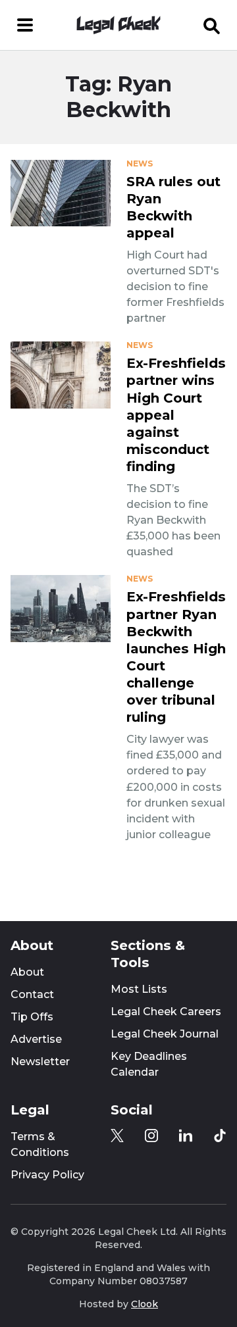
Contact (32, 994)
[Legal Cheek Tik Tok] (219, 1135)
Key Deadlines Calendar (149, 1064)
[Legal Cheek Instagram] (151, 1135)
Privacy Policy (47, 1174)
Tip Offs (32, 1017)
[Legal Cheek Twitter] (117, 1135)
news (139, 164)
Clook (144, 1304)
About (27, 972)
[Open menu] (25, 25)
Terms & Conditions (40, 1144)
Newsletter (40, 1061)
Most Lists (139, 989)
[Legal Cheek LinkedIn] (185, 1135)
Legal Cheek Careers (166, 1011)
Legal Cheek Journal (165, 1034)
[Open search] (212, 25)
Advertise (36, 1039)
